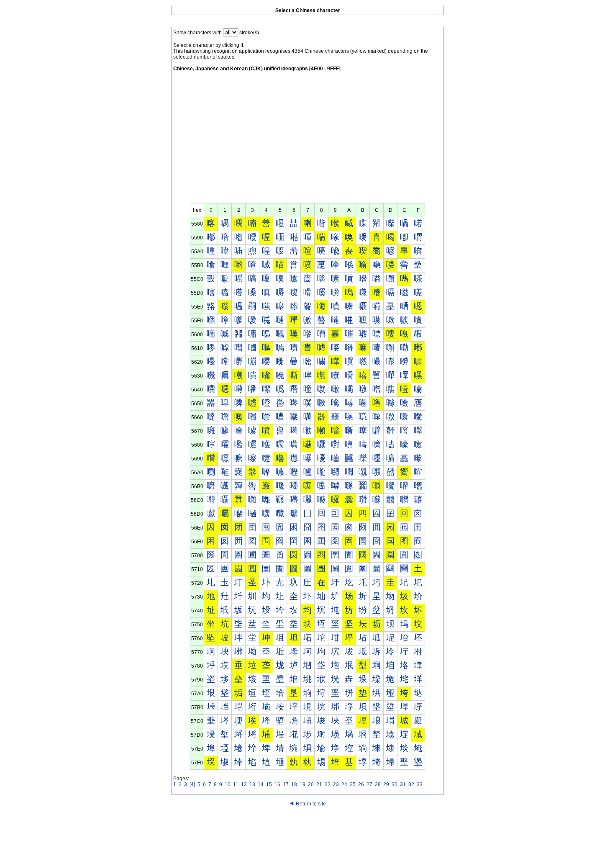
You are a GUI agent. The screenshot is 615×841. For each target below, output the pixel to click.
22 (328, 784)
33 (420, 784)
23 (336, 784)
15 (269, 784)
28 (378, 784)
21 (319, 784)
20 (311, 784)
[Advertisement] (307, 140)
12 (244, 784)
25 (353, 784)
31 (403, 784)
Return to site (311, 804)
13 (252, 784)
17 (286, 784)
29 (386, 784)
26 (361, 784)
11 (235, 784)
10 (228, 784)
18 (294, 784)
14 (261, 784)
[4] (192, 784)
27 (369, 784)
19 (302, 784)
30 (394, 784)
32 (411, 784)
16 (277, 784)
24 (344, 784)
